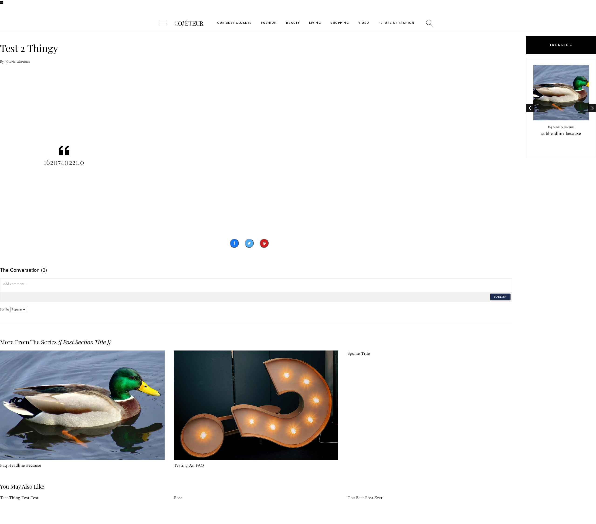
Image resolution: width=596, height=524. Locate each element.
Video (363, 23)
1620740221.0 (64, 162)
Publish (500, 297)
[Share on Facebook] (234, 243)
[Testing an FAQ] (256, 405)
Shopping (339, 23)
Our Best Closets (234, 23)
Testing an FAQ (189, 465)
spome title (359, 353)
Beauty (293, 23)
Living (315, 23)
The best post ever (365, 498)
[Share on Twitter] (249, 243)
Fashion (269, 23)
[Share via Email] (278, 243)
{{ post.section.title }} (84, 342)
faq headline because (20, 465)
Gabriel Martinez (18, 61)
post (178, 498)
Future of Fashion (397, 23)
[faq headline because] (82, 405)
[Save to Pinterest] (264, 243)
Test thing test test (19, 498)
